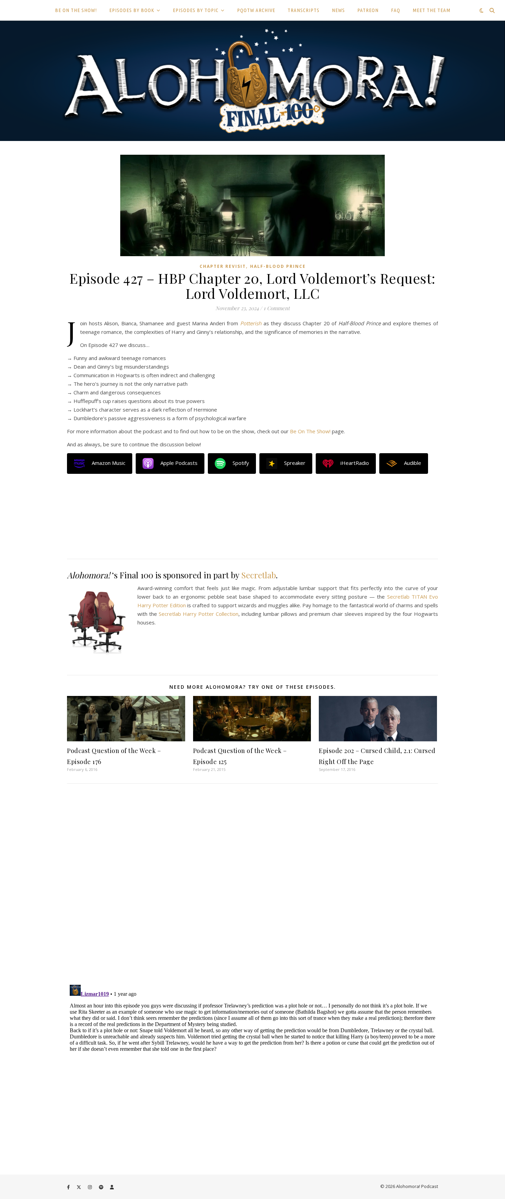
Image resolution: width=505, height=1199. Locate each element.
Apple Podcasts (179, 462)
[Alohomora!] (252, 81)
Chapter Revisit (223, 266)
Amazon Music (108, 462)
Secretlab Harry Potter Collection (198, 613)
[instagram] (90, 1187)
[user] (112, 1187)
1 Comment (276, 308)
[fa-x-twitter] (79, 1187)
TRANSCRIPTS (303, 10)
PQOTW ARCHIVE (256, 10)
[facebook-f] (69, 1187)
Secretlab (258, 574)
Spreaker (294, 462)
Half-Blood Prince (278, 266)
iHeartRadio (354, 462)
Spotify (241, 462)
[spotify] (101, 1187)
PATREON (368, 10)
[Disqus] (252, 885)
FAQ (395, 10)
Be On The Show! (310, 431)
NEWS (338, 10)
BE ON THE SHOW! (76, 10)
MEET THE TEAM (431, 10)
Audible (412, 462)
